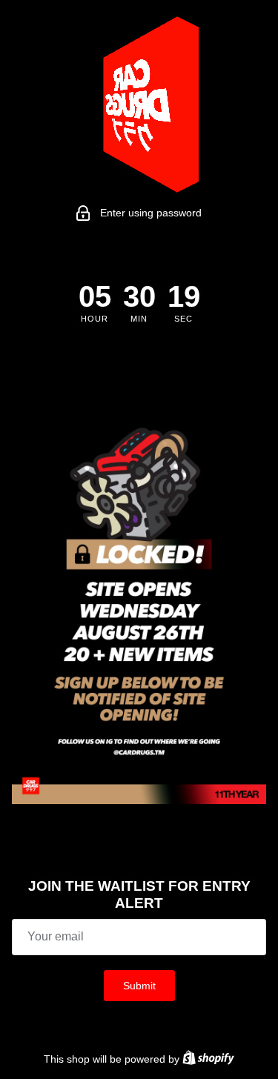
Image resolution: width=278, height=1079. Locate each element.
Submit (139, 986)
